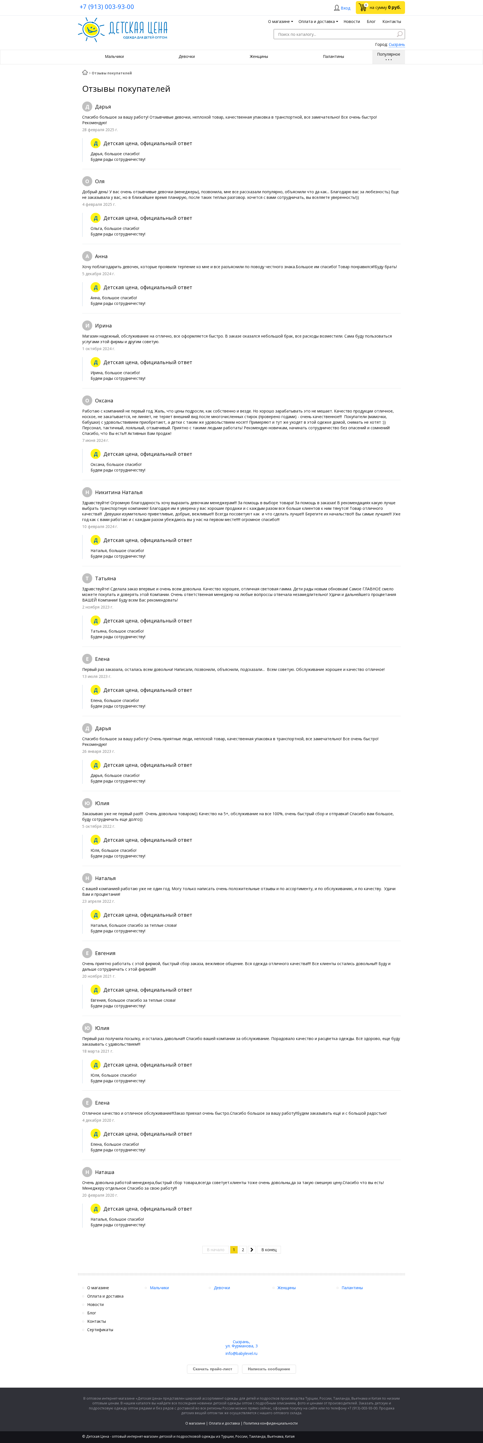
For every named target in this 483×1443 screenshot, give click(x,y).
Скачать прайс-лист (212, 1369)
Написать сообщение (269, 1369)
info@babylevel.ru (241, 1353)
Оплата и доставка (224, 1423)
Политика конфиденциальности (270, 1423)
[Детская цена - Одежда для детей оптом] (122, 20)
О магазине (195, 1423)
